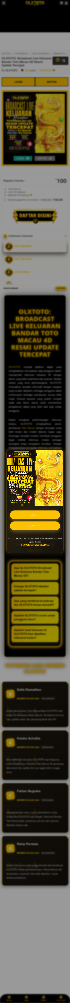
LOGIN (35, 514)
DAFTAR (35, 525)
